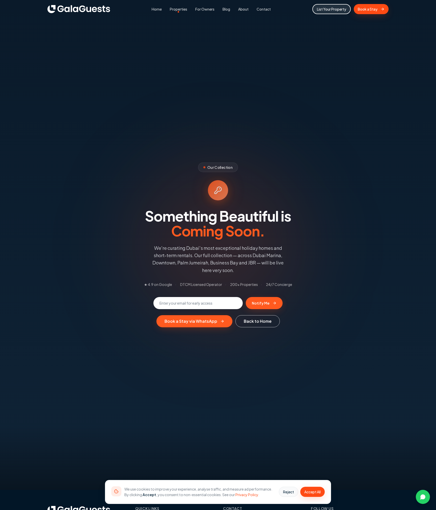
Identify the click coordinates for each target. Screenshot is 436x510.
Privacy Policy (246, 494)
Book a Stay (367, 9)
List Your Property (331, 9)
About (243, 9)
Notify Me (260, 303)
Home (157, 9)
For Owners (204, 9)
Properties (178, 9)
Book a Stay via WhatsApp (191, 321)
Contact (264, 9)
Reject (288, 492)
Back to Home (257, 321)
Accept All (312, 492)
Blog (226, 9)
